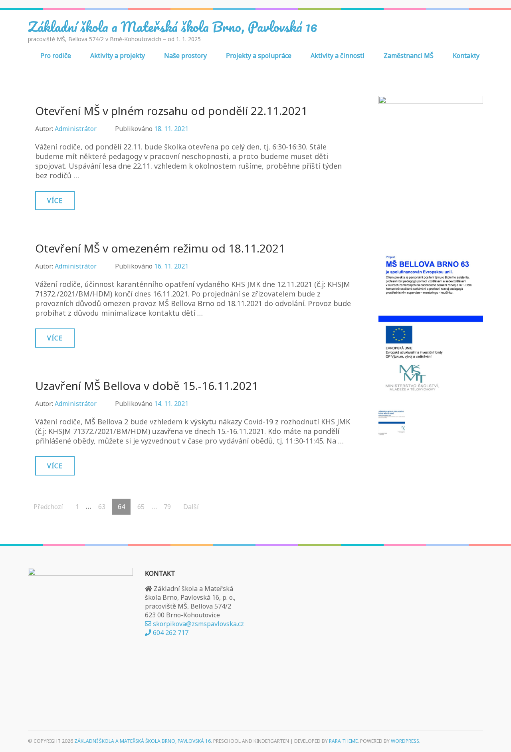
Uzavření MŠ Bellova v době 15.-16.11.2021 (146, 385)
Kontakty (466, 55)
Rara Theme (343, 741)
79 (170, 506)
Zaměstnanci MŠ (409, 55)
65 (143, 506)
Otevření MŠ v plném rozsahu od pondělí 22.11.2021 (171, 110)
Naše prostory (185, 55)
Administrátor (76, 128)
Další (191, 506)
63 (104, 506)
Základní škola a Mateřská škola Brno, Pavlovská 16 (172, 26)
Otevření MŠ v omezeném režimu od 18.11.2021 (160, 248)
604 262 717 (169, 632)
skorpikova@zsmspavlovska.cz (197, 623)
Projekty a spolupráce (258, 55)
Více (55, 200)
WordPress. (405, 741)
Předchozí (48, 506)
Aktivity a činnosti (337, 55)
